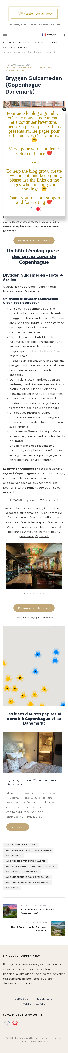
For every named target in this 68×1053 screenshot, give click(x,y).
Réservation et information (34, 240)
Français (51, 34)
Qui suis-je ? (22, 999)
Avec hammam (51, 512)
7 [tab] (43, 593)
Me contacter (44, 999)
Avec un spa (15, 527)
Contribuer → (26, 983)
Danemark (45, 68)
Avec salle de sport (33, 522)
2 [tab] (27, 593)
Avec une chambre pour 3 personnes (28, 877)
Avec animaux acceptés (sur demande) (28, 850)
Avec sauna (55, 522)
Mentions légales (34, 1003)
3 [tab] (30, 593)
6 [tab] (40, 593)
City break (42, 536)
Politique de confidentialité (34, 1041)
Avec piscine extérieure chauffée (30, 517)
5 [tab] (37, 593)
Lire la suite (17, 826)
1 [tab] (24, 593)
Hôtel (20, 70)
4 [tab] (34, 593)
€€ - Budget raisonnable (21, 68)
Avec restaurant (16, 866)
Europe (10, 70)
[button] (7, 568)
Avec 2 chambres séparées (23, 508)
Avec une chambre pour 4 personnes (28, 882)
